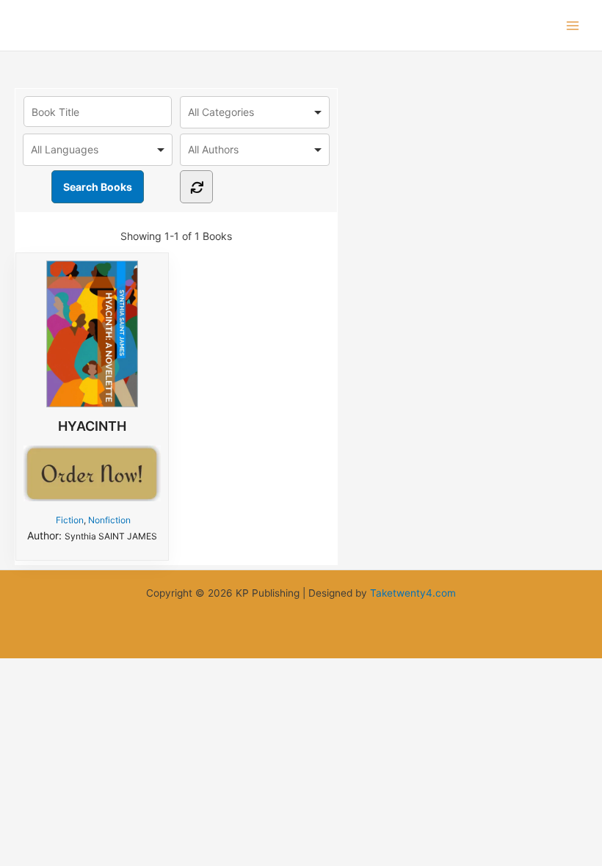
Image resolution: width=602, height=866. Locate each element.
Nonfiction (109, 519)
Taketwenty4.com (413, 593)
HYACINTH (92, 426)
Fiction (70, 519)
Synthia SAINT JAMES (111, 536)
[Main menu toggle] (573, 25)
